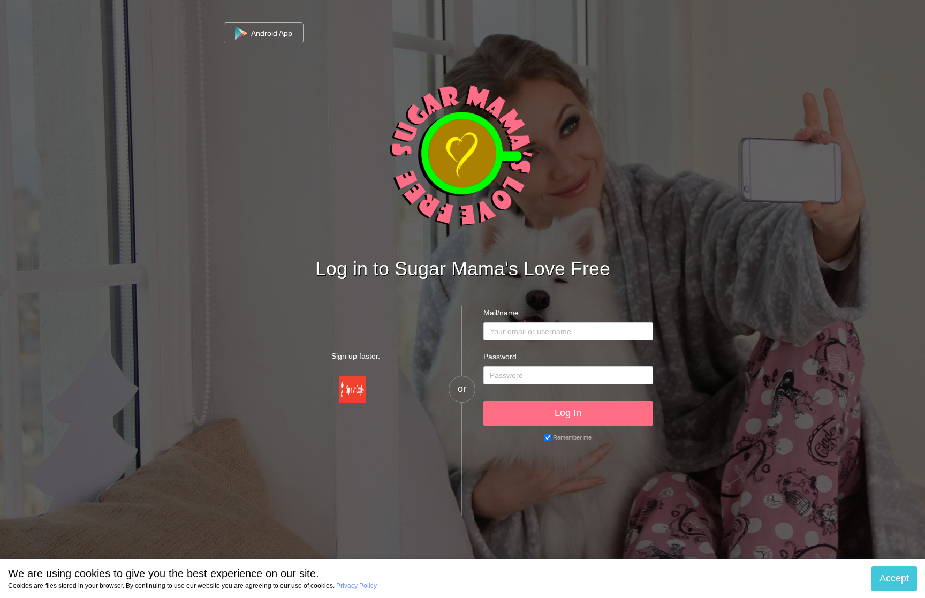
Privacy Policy (356, 585)
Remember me (572, 437)
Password (500, 356)
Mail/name (501, 312)
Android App (270, 33)
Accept (894, 578)
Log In (568, 412)
